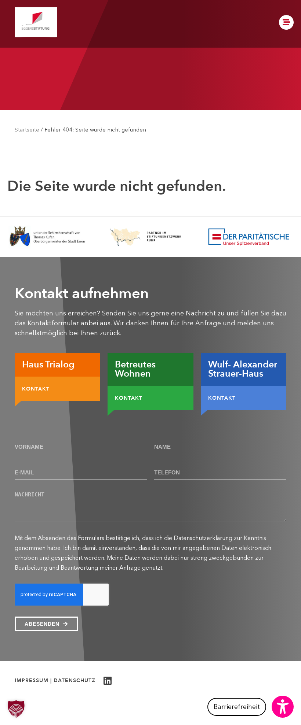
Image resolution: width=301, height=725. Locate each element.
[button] (250, 707)
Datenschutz (74, 680)
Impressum (31, 680)
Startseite (27, 129)
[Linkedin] (107, 680)
